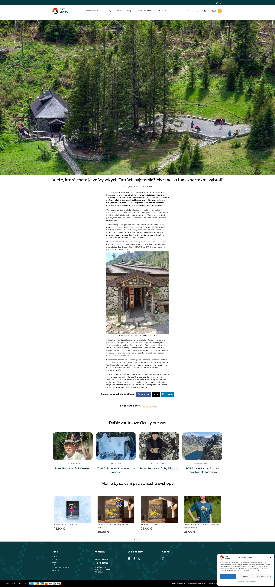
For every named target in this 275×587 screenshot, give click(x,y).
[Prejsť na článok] (73, 446)
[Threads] (220, 3)
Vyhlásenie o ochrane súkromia (246, 581)
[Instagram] (209, 3)
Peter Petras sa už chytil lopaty (159, 468)
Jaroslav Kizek (146, 187)
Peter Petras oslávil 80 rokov (72, 468)
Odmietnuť (245, 576)
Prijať (228, 576)
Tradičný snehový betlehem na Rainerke (116, 470)
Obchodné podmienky (178, 583)
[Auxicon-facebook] (213, 3)
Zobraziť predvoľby (263, 576)
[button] (271, 557)
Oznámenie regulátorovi (216, 583)
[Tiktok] (216, 3)
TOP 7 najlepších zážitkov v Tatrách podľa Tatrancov (202, 470)
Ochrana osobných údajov (196, 583)
